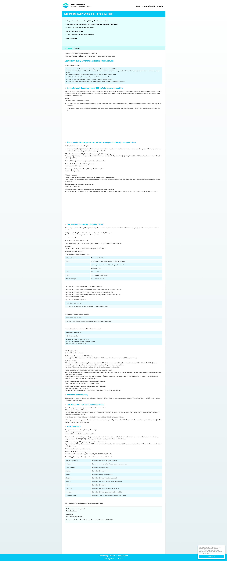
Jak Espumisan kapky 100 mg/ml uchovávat (80, 34)
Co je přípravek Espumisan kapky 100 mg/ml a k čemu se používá (87, 21)
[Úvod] (65, 5)
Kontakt (160, 6)
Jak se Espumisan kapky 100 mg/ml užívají (80, 27)
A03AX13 (77, 48)
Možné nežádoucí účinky (75, 31)
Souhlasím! (211, 556)
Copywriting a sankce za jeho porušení (113, 556)
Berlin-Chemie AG (71, 511)
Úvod (138, 6)
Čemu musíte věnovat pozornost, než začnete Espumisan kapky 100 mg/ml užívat (92, 24)
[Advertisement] (149, 31)
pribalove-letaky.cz (78, 4)
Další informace (72, 38)
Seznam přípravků (148, 6)
